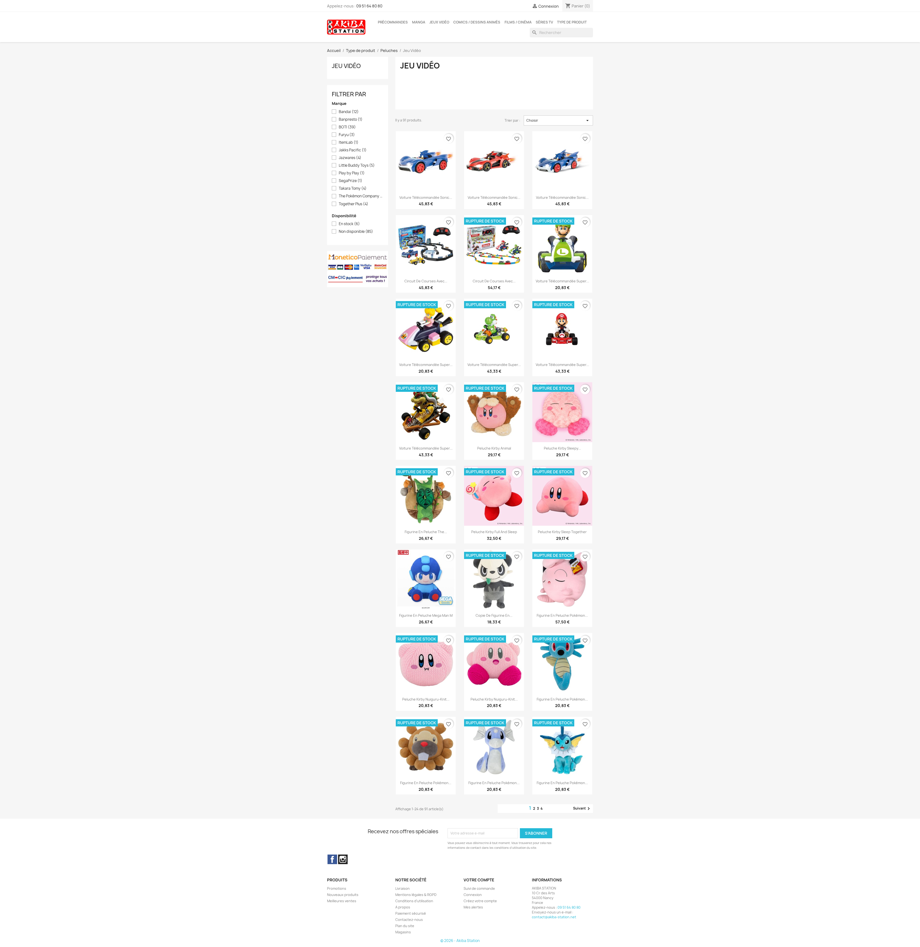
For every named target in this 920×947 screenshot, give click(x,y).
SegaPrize (350, 180)
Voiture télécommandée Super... (562, 281)
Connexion (473, 894)
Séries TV (544, 22)
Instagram (343, 859)
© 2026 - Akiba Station (460, 940)
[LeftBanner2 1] (357, 268)
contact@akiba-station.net (554, 917)
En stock (349, 224)
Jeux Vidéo (439, 22)
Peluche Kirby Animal (494, 448)
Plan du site (404, 926)
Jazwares (350, 157)
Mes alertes (473, 907)
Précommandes (393, 22)
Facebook (332, 859)
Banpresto (350, 119)
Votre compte (479, 880)
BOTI (347, 127)
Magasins (403, 932)
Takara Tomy (353, 188)
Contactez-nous (409, 919)
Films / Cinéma (518, 22)
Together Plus (353, 204)
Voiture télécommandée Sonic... (425, 197)
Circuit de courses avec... (425, 281)
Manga (418, 22)
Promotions (336, 888)
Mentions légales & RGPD (416, 894)
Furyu (347, 134)
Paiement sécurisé (410, 913)
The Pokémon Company (361, 196)
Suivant (582, 808)
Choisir (558, 120)
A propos (402, 907)
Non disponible (356, 231)
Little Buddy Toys (357, 165)
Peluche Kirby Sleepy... (562, 448)
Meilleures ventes (341, 901)
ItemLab (348, 142)
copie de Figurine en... (494, 615)
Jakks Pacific (353, 150)
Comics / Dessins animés (476, 22)
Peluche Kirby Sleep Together (562, 532)
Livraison (402, 888)
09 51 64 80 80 (369, 6)
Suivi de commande (479, 888)
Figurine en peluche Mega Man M (426, 615)
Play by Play (352, 173)
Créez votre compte (480, 901)
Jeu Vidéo (346, 66)
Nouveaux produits (342, 894)
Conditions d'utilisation (414, 901)
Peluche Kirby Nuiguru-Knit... (425, 699)
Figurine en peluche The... (426, 532)
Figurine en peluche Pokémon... (562, 615)
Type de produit (572, 22)
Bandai (349, 111)
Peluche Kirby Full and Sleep (494, 532)
